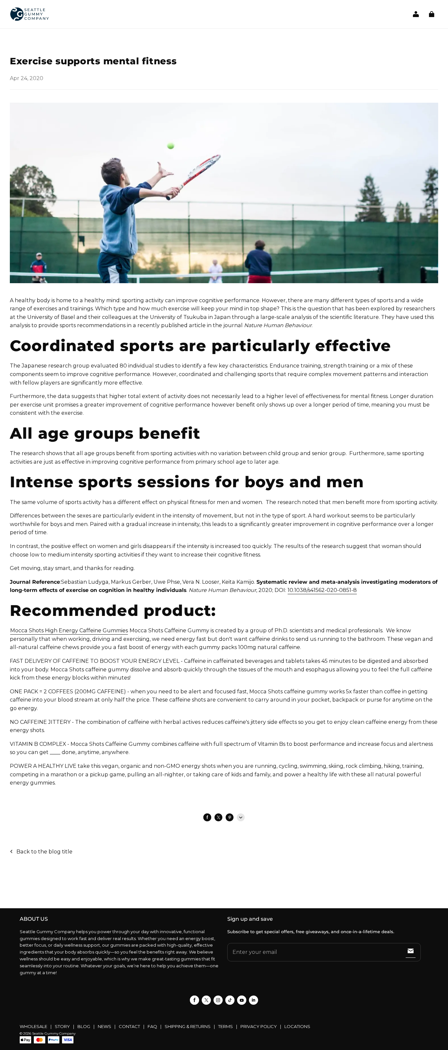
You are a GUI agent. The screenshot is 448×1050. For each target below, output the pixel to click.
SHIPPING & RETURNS (188, 1026)
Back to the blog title (44, 852)
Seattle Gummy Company (53, 1033)
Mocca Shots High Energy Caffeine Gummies (69, 630)
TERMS (225, 1026)
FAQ (152, 1026)
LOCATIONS (297, 1026)
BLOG (83, 1026)
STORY (62, 1026)
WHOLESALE (33, 1026)
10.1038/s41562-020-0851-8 (322, 590)
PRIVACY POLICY (258, 1026)
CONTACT (129, 1026)
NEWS (104, 1026)
